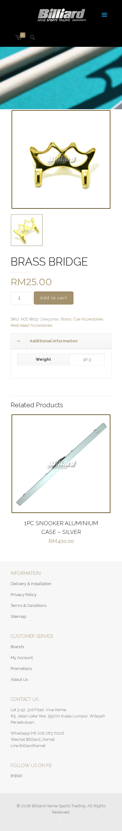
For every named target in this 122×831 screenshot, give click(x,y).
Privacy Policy (24, 594)
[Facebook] (61, 821)
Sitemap (18, 616)
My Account (22, 657)
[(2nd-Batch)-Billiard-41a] (27, 230)
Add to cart (53, 298)
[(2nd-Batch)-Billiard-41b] (61, 159)
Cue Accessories (88, 319)
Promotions (21, 668)
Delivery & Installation (31, 583)
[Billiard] (61, 14)
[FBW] (16, 776)
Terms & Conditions (28, 605)
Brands (17, 646)
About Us (19, 679)
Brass (66, 319)
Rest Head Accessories (31, 325)
